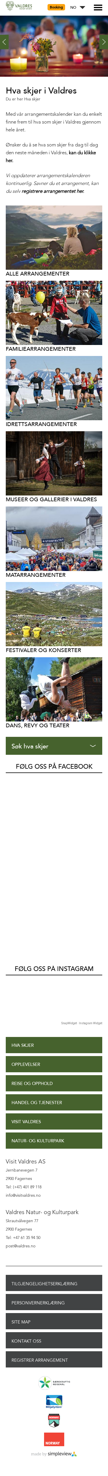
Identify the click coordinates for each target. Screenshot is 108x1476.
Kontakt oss (26, 1341)
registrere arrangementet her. (53, 191)
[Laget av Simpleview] (54, 1454)
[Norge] (54, 1440)
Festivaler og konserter (43, 650)
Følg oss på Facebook (54, 766)
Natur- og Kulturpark (38, 1141)
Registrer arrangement (40, 1360)
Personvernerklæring (38, 1303)
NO (73, 8)
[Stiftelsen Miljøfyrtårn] (54, 1402)
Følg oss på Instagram (54, 969)
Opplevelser (26, 1064)
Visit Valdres (26, 1122)
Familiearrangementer (41, 349)
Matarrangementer (36, 575)
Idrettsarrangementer (41, 424)
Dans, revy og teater (37, 725)
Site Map (21, 1322)
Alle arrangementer (37, 273)
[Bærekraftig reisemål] (54, 1383)
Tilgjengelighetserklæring (44, 1283)
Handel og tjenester (37, 1103)
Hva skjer (23, 1045)
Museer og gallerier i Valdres (51, 499)
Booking (56, 7)
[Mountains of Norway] (54, 1421)
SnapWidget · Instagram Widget (81, 1023)
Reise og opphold (32, 1084)
